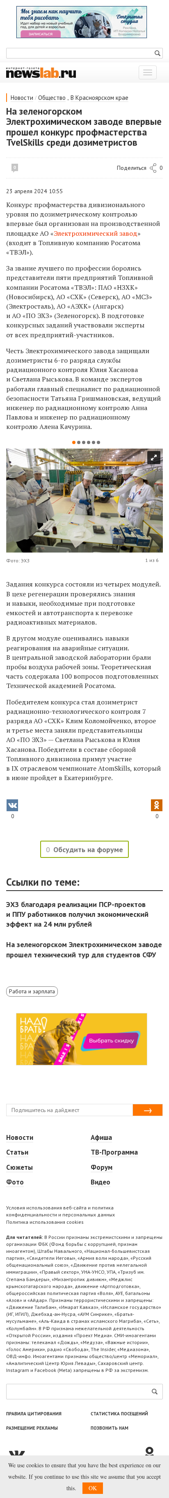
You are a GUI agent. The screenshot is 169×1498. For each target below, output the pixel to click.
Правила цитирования (34, 1414)
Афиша (101, 1137)
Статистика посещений (119, 1414)
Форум (101, 1167)
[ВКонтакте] (74, 1454)
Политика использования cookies (45, 1222)
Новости (22, 98)
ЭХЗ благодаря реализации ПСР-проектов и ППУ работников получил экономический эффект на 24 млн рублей (77, 914)
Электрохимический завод (95, 233)
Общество (52, 98)
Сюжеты (19, 1167)
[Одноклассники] (152, 1454)
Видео (100, 1182)
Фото (15, 1182)
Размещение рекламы (32, 1428)
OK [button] (93, 1488)
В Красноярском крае (99, 98)
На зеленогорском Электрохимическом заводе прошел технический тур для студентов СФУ (84, 949)
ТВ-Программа (114, 1152)
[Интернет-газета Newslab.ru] (41, 72)
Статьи (17, 1152)
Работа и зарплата (32, 991)
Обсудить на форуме (88, 849)
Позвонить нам (109, 1428)
